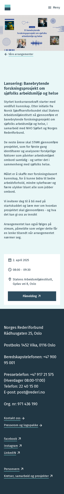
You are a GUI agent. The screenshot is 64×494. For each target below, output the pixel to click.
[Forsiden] (7, 7)
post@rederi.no (31, 392)
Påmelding (30, 296)
